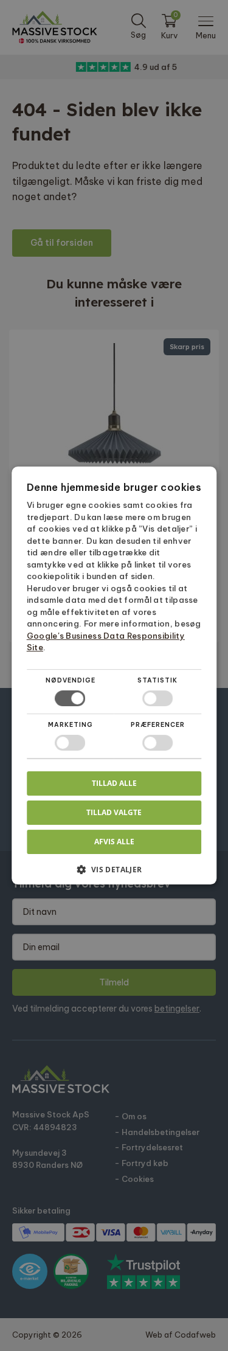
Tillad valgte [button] (114, 812)
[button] (114, 873)
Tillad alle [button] (114, 783)
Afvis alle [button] (114, 841)
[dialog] (114, 675)
